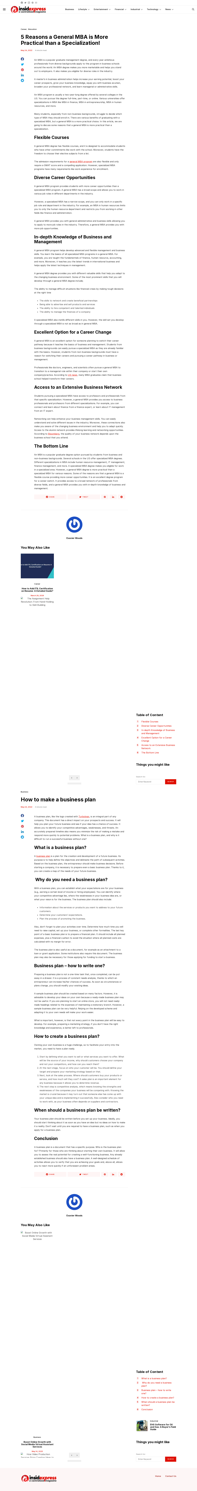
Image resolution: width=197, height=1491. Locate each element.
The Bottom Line (150, 752)
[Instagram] (29, 3)
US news (72, 375)
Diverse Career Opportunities (156, 726)
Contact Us (170, 1476)
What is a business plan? (154, 1378)
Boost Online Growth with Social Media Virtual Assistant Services (37, 1444)
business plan (43, 856)
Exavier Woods (74, 538)
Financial (119, 9)
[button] (70, 783)
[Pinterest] (33, 3)
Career (24, 29)
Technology (152, 9)
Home (158, 1476)
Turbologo (84, 816)
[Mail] (36, 3)
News (168, 9)
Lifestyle (82, 9)
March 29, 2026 (37, 595)
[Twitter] (25, 3)
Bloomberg (53, 433)
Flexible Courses (149, 721)
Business (69, 9)
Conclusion (147, 1409)
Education (32, 29)
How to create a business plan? (157, 1397)
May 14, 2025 (37, 1451)
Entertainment (101, 9)
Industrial (135, 9)
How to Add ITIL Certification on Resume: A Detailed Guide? (37, 589)
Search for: (141, 777)
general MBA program (81, 161)
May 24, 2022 (26, 50)
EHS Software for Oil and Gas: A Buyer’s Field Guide (163, 1427)
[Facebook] (22, 3)
